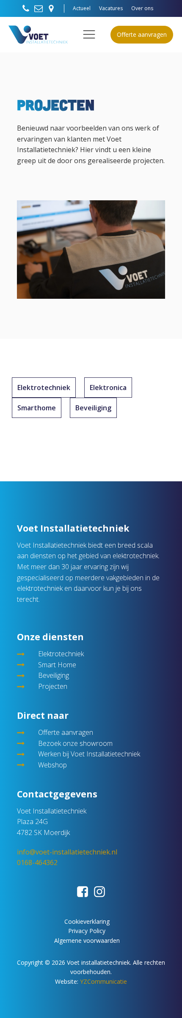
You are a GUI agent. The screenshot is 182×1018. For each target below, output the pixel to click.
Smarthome (36, 407)
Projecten (52, 686)
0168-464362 (37, 862)
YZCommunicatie (103, 981)
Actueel (82, 8)
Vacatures (111, 8)
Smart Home (57, 664)
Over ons (142, 8)
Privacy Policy (86, 931)
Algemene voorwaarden (87, 940)
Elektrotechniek (43, 387)
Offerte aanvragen (142, 34)
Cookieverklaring (87, 921)
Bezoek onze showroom (75, 743)
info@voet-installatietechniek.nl (67, 852)
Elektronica (108, 387)
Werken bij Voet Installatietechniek (89, 754)
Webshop (52, 765)
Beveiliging (93, 407)
